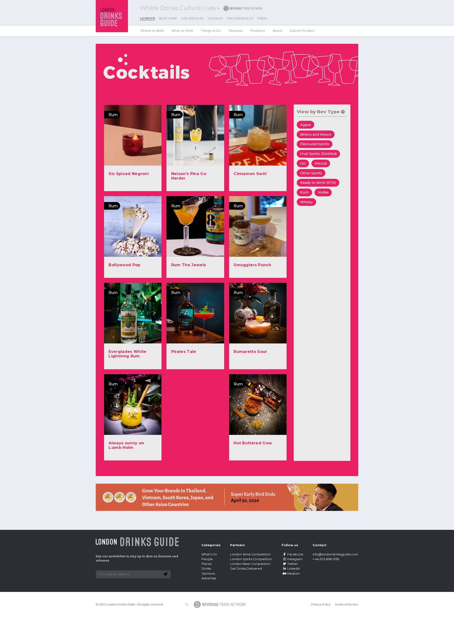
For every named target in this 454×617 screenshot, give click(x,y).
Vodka (323, 192)
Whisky (306, 202)
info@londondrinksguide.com (335, 554)
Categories (211, 545)
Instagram (294, 559)
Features (235, 30)
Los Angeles (192, 18)
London (147, 18)
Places (206, 564)
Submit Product (302, 30)
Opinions (208, 573)
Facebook (295, 554)
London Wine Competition (250, 554)
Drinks (206, 568)
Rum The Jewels (188, 265)
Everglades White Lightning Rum (127, 353)
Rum (304, 192)
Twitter (292, 564)
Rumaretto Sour (250, 351)
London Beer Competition (250, 564)
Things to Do (211, 30)
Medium (293, 573)
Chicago (215, 18)
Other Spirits (311, 173)
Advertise (208, 578)
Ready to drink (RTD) (318, 182)
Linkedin (293, 568)
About (277, 30)
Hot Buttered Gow (253, 443)
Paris (262, 18)
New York (168, 18)
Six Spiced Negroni (129, 173)
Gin (303, 163)
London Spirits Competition (251, 559)
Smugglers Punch (252, 265)
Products (257, 30)
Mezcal (321, 163)
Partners (237, 545)
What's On (209, 554)
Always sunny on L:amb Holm (126, 445)
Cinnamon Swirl (250, 173)
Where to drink (152, 30)
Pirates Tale (183, 351)
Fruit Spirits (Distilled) (318, 154)
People (207, 559)
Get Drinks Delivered (246, 568)
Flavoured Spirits (314, 144)
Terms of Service (346, 604)
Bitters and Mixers (315, 134)
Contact (319, 545)
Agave (305, 125)
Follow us (290, 545)
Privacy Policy (321, 604)
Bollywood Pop (124, 265)
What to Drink (182, 30)
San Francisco (240, 18)
